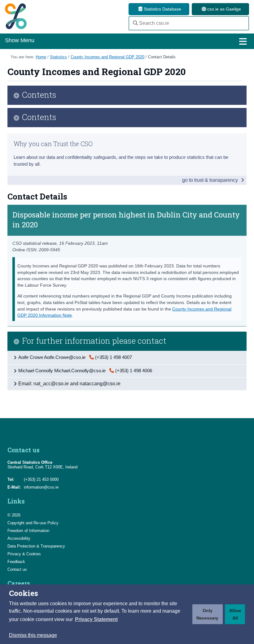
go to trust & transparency (210, 180)
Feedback (16, 561)
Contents (39, 95)
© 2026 (13, 515)
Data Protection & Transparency (36, 546)
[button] (96, 619)
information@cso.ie (41, 487)
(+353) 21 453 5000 (41, 479)
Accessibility (18, 538)
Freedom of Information (28, 530)
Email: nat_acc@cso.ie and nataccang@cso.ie (69, 383)
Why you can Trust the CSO (53, 144)
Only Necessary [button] (207, 614)
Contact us (17, 569)
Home (41, 57)
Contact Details (162, 57)
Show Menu (19, 40)
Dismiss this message (33, 635)
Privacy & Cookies (24, 554)
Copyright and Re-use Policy (33, 523)
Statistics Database (161, 9)
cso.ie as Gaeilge (223, 9)
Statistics (58, 57)
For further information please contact (94, 341)
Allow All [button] (235, 614)
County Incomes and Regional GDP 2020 (107, 57)
